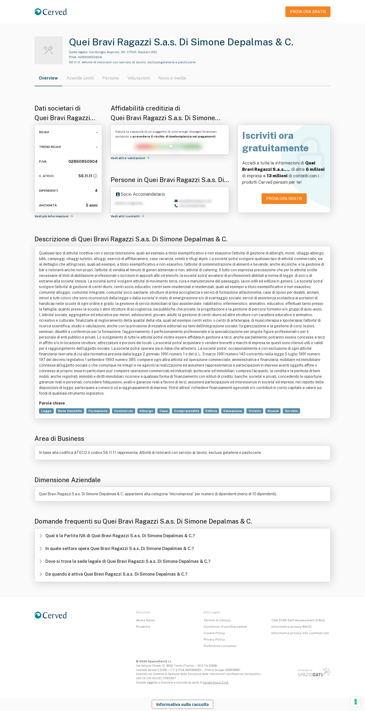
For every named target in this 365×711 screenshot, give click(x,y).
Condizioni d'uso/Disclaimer (225, 626)
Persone (110, 78)
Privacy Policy (214, 639)
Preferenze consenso (220, 646)
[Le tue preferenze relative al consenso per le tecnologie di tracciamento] (356, 702)
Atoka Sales (145, 620)
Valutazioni (138, 78)
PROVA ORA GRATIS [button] (308, 12)
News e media (172, 78)
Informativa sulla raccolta (182, 704)
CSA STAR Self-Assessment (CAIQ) (298, 620)
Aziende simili (80, 78)
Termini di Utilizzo (217, 620)
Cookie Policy (214, 633)
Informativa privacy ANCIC (291, 626)
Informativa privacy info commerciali (300, 633)
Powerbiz (143, 626)
